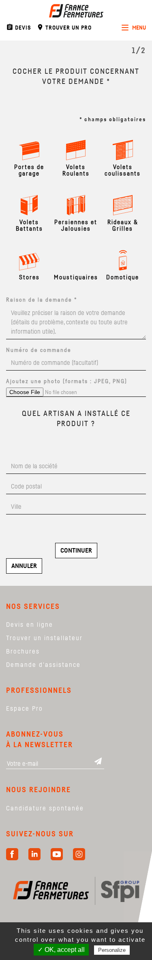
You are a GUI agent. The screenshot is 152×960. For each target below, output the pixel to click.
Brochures (23, 651)
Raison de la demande (41, 300)
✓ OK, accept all (61, 949)
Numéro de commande (38, 350)
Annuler (24, 566)
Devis (18, 27)
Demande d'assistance (43, 665)
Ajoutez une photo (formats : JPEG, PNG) (66, 381)
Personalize (112, 950)
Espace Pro (24, 708)
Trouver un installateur (44, 638)
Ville (35, 499)
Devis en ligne (29, 624)
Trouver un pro (64, 27)
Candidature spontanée (45, 808)
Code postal (35, 479)
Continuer (76, 550)
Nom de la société (35, 458)
